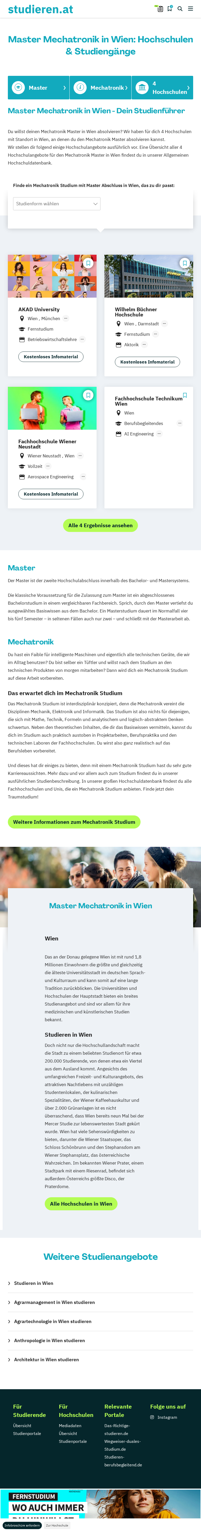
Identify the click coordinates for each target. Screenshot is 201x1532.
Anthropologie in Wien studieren (49, 1340)
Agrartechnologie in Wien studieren (53, 1321)
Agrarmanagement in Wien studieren (54, 1302)
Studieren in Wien (33, 1283)
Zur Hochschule (57, 1525)
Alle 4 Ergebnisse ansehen (100, 525)
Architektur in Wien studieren (46, 1360)
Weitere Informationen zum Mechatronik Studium (74, 821)
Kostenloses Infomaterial (51, 357)
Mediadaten (70, 1425)
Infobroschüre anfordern (22, 1525)
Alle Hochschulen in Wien (81, 1203)
